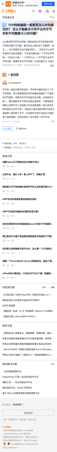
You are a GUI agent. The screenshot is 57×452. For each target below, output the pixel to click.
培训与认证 (31, 419)
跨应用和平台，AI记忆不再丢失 (17, 387)
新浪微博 (17, 404)
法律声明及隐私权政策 (12, 430)
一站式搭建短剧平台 (12, 371)
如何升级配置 (8, 305)
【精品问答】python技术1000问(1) (19, 316)
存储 (15, 143)
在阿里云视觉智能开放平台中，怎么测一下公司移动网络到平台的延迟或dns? (28, 248)
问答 (33, 147)
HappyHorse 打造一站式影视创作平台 (20, 376)
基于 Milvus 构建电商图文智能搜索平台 (21, 392)
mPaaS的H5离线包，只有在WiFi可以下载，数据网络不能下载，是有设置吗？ (28, 273)
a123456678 (14, 82)
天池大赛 (22, 419)
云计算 (27, 147)
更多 (53, 364)
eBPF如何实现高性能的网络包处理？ (20, 198)
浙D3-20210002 (30, 440)
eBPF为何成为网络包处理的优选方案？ (21, 211)
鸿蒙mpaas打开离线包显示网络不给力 (20, 161)
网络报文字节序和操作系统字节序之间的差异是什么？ (28, 186)
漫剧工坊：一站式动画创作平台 (17, 382)
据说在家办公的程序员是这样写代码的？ (21, 299)
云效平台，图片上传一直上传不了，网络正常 (23, 174)
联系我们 (28, 412)
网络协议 (22, 143)
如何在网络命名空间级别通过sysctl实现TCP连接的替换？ (28, 223)
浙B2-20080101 (32, 437)
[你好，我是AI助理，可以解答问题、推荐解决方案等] (40, 11)
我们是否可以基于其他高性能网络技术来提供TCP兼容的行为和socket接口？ (28, 236)
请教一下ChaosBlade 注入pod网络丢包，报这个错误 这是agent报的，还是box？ (28, 260)
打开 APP (48, 4)
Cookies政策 (28, 430)
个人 (52, 17)
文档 (5, 419)
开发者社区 (17, 147)
